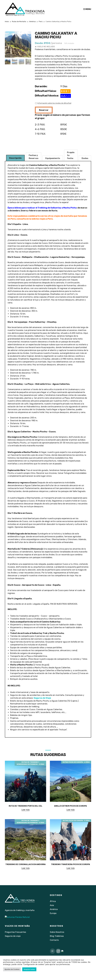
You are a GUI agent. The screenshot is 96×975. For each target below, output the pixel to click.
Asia (52, 905)
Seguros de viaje (12, 936)
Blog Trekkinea (57, 936)
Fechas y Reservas (33, 156)
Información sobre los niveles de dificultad (54, 103)
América (32, 21)
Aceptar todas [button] (29, 969)
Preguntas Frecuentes (15, 932)
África (53, 901)
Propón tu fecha (70, 155)
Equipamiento (52, 158)
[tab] (15, 158)
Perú (40, 21)
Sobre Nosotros (57, 932)
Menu (88, 9)
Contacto (54, 940)
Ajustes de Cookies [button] (12, 969)
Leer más (26, 810)
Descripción (15, 158)
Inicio (7, 21)
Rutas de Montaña (19, 21)
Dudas (85, 158)
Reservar (43, 110)
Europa (53, 913)
